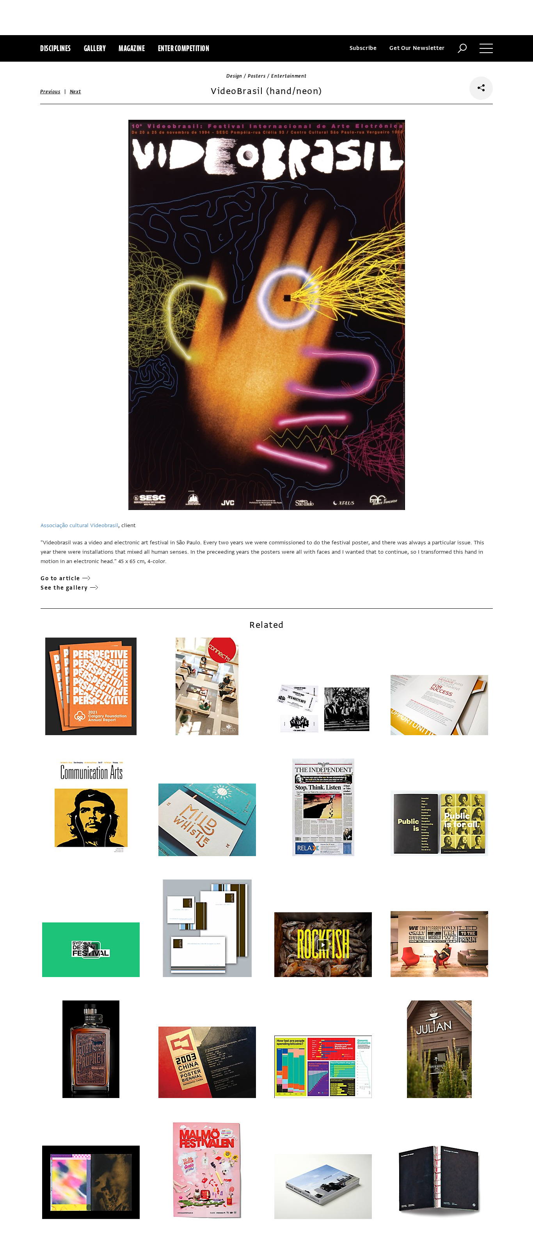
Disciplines (55, 48)
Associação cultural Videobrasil (79, 525)
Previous (50, 92)
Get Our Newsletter (417, 48)
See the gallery (64, 588)
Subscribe (363, 48)
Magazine (132, 48)
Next (75, 92)
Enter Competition (184, 48)
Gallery (95, 48)
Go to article (60, 578)
